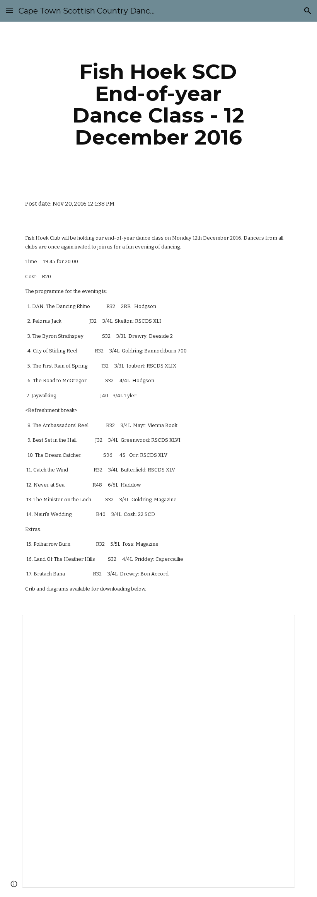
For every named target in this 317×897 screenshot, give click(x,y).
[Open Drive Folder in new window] (280, 625)
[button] (9, 10)
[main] (159, 104)
